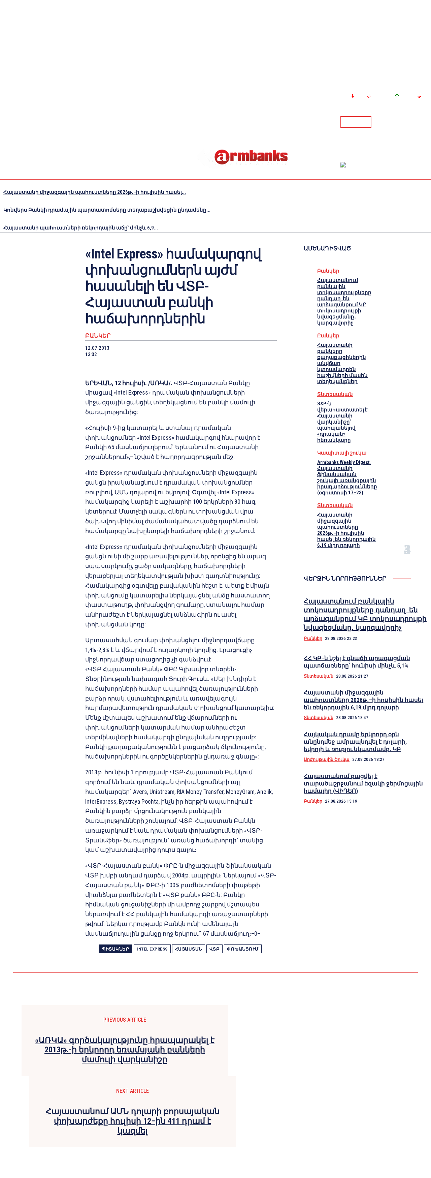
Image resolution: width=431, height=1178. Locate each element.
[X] (145, 351)
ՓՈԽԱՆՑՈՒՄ (243, 949)
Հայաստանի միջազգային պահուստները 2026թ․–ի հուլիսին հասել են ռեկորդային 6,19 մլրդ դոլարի (346, 530)
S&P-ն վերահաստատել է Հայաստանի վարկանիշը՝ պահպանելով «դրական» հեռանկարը (342, 422)
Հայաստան (188, 949)
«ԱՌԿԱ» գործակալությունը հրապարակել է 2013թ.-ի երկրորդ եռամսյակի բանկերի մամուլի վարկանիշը (124, 1049)
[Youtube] (419, 122)
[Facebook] (402, 122)
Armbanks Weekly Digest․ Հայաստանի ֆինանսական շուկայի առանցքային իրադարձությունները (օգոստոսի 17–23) (347, 477)
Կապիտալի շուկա (342, 453)
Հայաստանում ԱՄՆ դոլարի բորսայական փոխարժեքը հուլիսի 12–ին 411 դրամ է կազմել (133, 1121)
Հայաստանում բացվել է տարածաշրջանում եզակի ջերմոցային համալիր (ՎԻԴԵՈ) (363, 783)
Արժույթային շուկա (327, 759)
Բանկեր (98, 336)
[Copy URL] (241, 351)
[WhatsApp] (169, 351)
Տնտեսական (335, 394)
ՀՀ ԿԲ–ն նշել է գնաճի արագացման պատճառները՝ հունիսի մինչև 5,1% (357, 662)
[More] (265, 351)
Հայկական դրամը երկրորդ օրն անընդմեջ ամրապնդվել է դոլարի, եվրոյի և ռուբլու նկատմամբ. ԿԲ (355, 741)
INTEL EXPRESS (152, 949)
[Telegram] (410, 122)
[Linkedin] (427, 122)
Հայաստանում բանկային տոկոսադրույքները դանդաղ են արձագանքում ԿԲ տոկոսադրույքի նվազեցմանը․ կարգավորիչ (344, 301)
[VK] (217, 351)
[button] (378, 121)
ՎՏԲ (214, 949)
